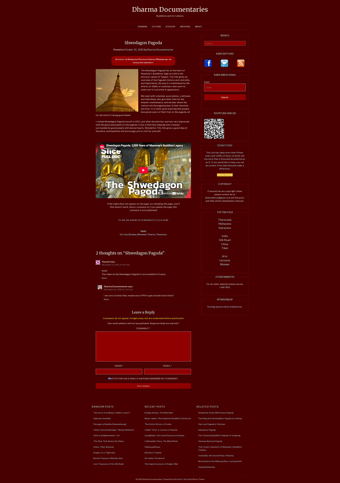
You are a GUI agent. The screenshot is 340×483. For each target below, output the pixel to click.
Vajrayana (225, 227)
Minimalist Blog (181, 479)
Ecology (170, 26)
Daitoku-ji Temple (153, 452)
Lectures (224, 260)
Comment (143, 328)
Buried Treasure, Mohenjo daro (108, 458)
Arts (225, 256)
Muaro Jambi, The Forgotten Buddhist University (168, 418)
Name (119, 365)
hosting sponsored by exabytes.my (225, 306)
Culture (156, 26)
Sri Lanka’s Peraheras (155, 458)
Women (224, 264)
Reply (104, 278)
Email (167, 365)
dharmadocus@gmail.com (217, 197)
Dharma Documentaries (170, 9)
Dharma (142, 26)
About (198, 26)
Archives (185, 26)
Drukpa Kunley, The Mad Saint (159, 413)
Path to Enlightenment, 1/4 (107, 435)
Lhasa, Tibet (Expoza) (104, 447)
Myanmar (142, 234)
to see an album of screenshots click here (143, 219)
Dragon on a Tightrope (104, 452)
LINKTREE (225, 287)
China (224, 244)
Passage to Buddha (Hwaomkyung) (110, 424)
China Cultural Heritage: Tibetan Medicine (114, 430)
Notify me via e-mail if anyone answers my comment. (144, 378)
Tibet (224, 248)
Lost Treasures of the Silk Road (109, 464)
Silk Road (225, 239)
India (225, 235)
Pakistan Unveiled (102, 418)
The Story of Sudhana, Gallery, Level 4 (112, 413)
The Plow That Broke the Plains (109, 441)
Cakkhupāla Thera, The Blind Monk (161, 441)
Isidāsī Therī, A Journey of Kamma (161, 430)
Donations (224, 145)
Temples (151, 234)
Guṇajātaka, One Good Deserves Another (164, 435)
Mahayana (224, 223)
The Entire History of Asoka (158, 424)
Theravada (161, 234)
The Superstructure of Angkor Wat (161, 464)
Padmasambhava (152, 447)
